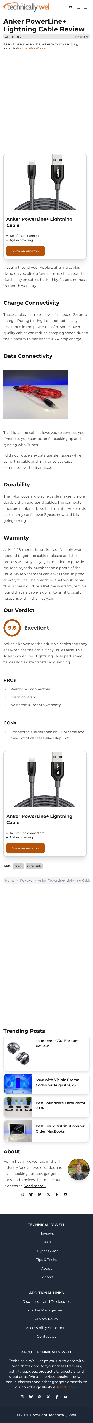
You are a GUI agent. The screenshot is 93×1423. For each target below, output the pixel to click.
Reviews (26, 880)
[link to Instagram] (22, 1194)
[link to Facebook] (57, 1194)
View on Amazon (25, 251)
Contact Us (46, 1336)
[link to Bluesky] (31, 1194)
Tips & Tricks (46, 1260)
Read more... (35, 1186)
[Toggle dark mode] (70, 7)
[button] (85, 7)
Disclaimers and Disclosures (46, 1301)
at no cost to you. (33, 48)
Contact (47, 1277)
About (46, 1268)
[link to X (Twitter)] (48, 1194)
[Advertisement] (46, 101)
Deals (46, 1242)
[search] (78, 7)
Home (9, 880)
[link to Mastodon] (39, 1194)
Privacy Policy (46, 1319)
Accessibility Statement (46, 1328)
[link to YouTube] (65, 1194)
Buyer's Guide (47, 1251)
